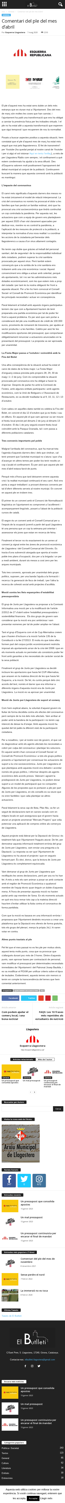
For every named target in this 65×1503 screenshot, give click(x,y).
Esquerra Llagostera (15, 32)
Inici (3, 11)
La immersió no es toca (34, 1290)
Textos (5, 1453)
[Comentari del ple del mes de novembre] (10, 1263)
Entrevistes (7, 1478)
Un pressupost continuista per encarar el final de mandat (52, 1083)
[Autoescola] (48, 87)
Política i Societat (10, 1448)
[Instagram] (33, 1366)
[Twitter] (39, 1366)
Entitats (5, 1473)
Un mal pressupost (31, 1080)
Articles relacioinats (23, 1059)
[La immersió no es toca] (10, 1295)
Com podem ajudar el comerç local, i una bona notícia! (15, 1015)
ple (42, 990)
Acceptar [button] (33, 1498)
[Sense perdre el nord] (10, 1279)
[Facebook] (26, 1366)
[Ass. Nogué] (21, 87)
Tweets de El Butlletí (12, 1316)
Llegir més (46, 1498)
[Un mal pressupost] (32, 1071)
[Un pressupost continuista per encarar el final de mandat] (53, 1071)
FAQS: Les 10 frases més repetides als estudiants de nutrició (49, 1015)
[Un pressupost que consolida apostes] (11, 1071)
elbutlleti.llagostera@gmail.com (40, 1359)
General (11, 11)
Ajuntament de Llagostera (26, 990)
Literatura (6, 1468)
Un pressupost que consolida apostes (10, 1081)
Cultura (5, 1463)
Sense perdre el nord (32, 1274)
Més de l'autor (45, 1059)
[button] (60, 4)
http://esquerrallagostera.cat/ (32, 1050)
